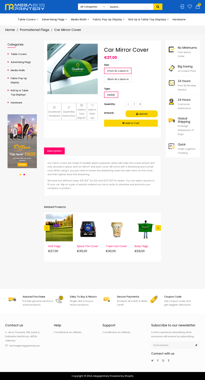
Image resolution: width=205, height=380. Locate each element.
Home (10, 30)
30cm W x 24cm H (117, 79)
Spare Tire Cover (87, 246)
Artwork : (109, 112)
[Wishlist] (190, 6)
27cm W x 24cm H (117, 71)
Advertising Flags (21, 62)
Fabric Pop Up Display (19, 80)
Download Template (54, 114)
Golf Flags (54, 246)
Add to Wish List (92, 113)
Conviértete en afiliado (68, 332)
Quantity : (110, 104)
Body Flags (141, 246)
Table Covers (19, 54)
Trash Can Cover (116, 246)
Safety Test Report (82, 113)
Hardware (16, 102)
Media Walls (18, 70)
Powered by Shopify (121, 376)
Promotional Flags (34, 30)
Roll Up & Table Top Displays (19, 92)
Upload (142, 113)
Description (54, 151)
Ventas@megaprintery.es (24, 345)
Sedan (111, 94)
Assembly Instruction (68, 114)
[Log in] (182, 6)
